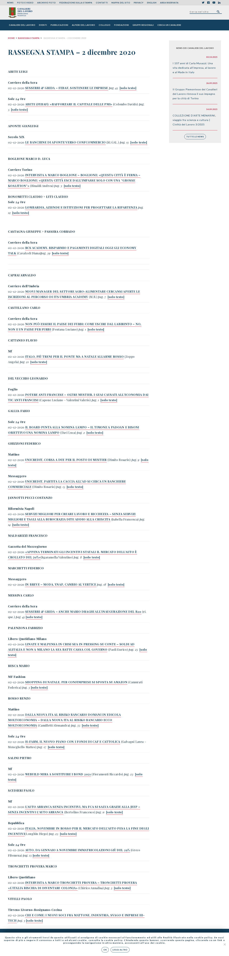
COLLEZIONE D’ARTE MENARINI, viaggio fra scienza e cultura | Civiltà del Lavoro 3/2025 (194, 120)
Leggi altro (120, 949)
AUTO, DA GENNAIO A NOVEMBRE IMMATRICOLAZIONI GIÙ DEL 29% (77, 850)
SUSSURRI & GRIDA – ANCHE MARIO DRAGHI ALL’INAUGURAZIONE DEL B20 (83, 611)
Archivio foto (46, 2)
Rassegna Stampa (29, 38)
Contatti (102, 2)
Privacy (138, 2)
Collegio (105, 25)
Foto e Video (25, 2)
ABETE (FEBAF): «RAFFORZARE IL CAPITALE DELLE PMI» (68, 104)
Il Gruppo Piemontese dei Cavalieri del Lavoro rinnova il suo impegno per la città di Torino (195, 94)
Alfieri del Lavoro (83, 25)
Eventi (43, 25)
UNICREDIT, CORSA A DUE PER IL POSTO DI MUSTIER (66, 460)
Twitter (203, 2)
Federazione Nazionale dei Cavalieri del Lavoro (20, 12)
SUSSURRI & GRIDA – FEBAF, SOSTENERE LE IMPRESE (66, 88)
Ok (105, 949)
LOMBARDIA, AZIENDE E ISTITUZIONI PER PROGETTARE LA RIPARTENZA (81, 207)
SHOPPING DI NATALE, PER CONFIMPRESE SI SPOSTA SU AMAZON (76, 682)
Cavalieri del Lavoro (22, 25)
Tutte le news (195, 136)
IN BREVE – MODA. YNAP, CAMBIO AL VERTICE (60, 584)
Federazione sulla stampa (75, 2)
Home (11, 38)
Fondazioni (121, 25)
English (152, 2)
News (10, 2)
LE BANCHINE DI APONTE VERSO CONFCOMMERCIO (65, 142)
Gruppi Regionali (143, 25)
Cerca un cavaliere (169, 25)
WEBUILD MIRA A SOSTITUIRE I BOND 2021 (58, 774)
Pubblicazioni (59, 25)
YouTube (213, 2)
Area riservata (169, 2)
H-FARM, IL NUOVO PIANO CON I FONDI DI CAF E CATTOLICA (72, 742)
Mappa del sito (120, 2)
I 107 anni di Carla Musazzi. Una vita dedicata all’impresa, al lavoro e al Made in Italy (194, 68)
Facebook (208, 2)
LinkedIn (219, 2)
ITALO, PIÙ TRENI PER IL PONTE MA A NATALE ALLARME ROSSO (74, 356)
